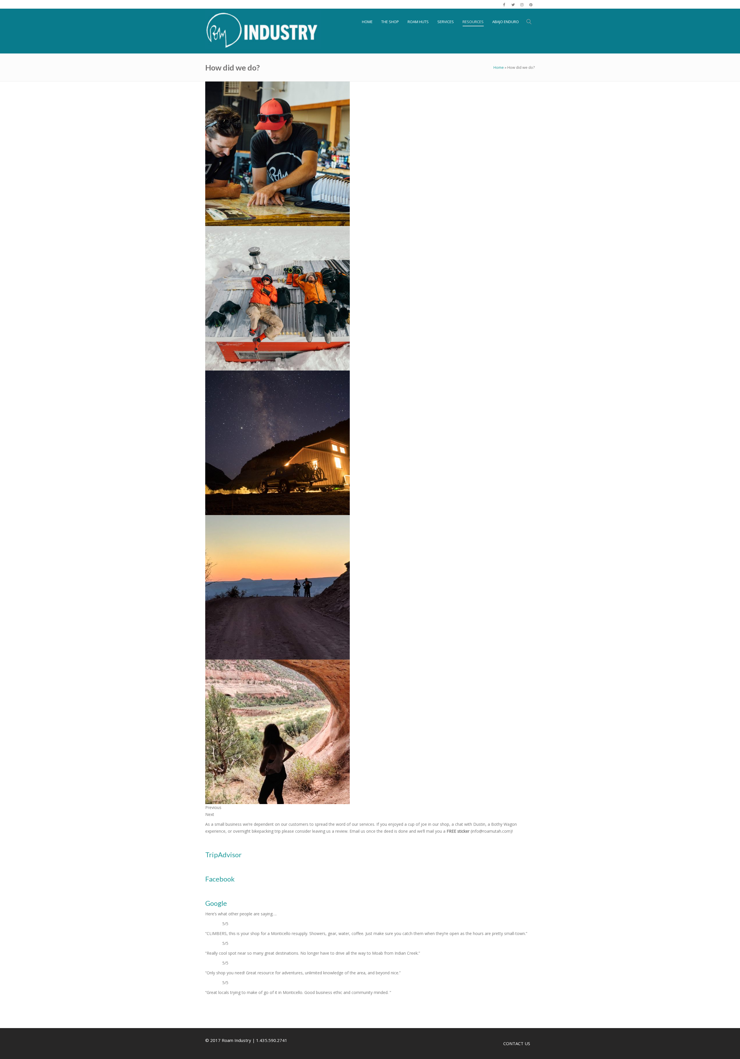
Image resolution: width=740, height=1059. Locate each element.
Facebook (220, 879)
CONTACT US (516, 1043)
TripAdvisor (223, 854)
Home (498, 67)
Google (216, 903)
